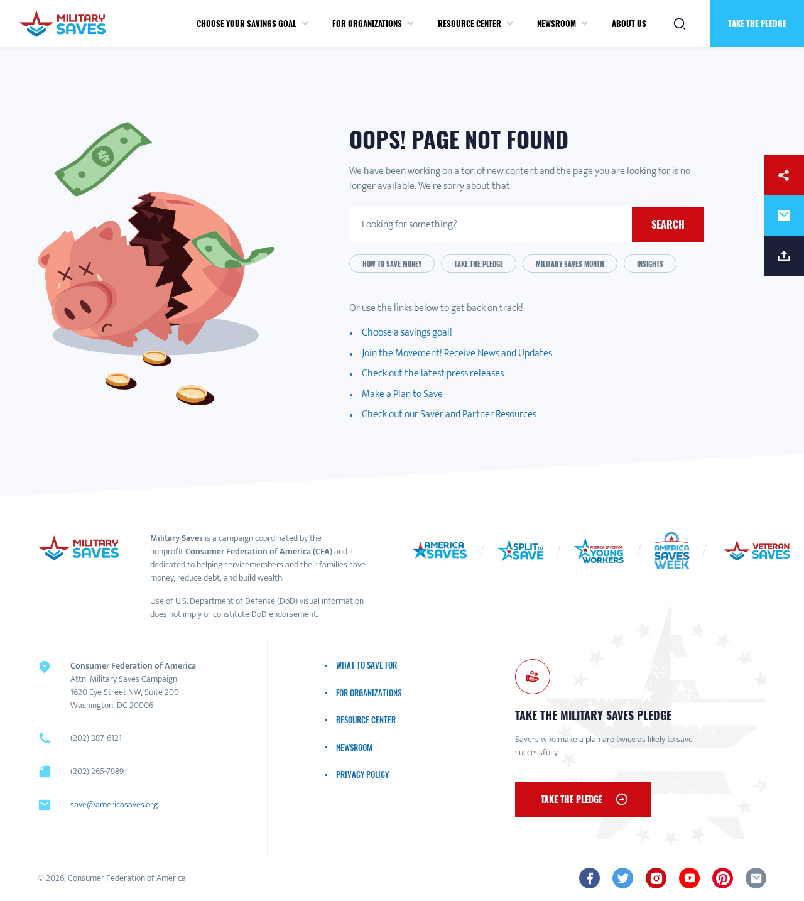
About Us (629, 23)
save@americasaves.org (114, 804)
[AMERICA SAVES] (62, 23)
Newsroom (556, 23)
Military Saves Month (570, 264)
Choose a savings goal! (407, 332)
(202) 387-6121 (96, 738)
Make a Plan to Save (402, 394)
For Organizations (367, 23)
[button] (305, 23)
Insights (650, 264)
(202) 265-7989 (97, 771)
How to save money (391, 264)
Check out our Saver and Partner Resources (449, 414)
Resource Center (469, 23)
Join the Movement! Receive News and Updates (457, 353)
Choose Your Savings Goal (246, 23)
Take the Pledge (757, 23)
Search (668, 224)
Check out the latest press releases (433, 373)
